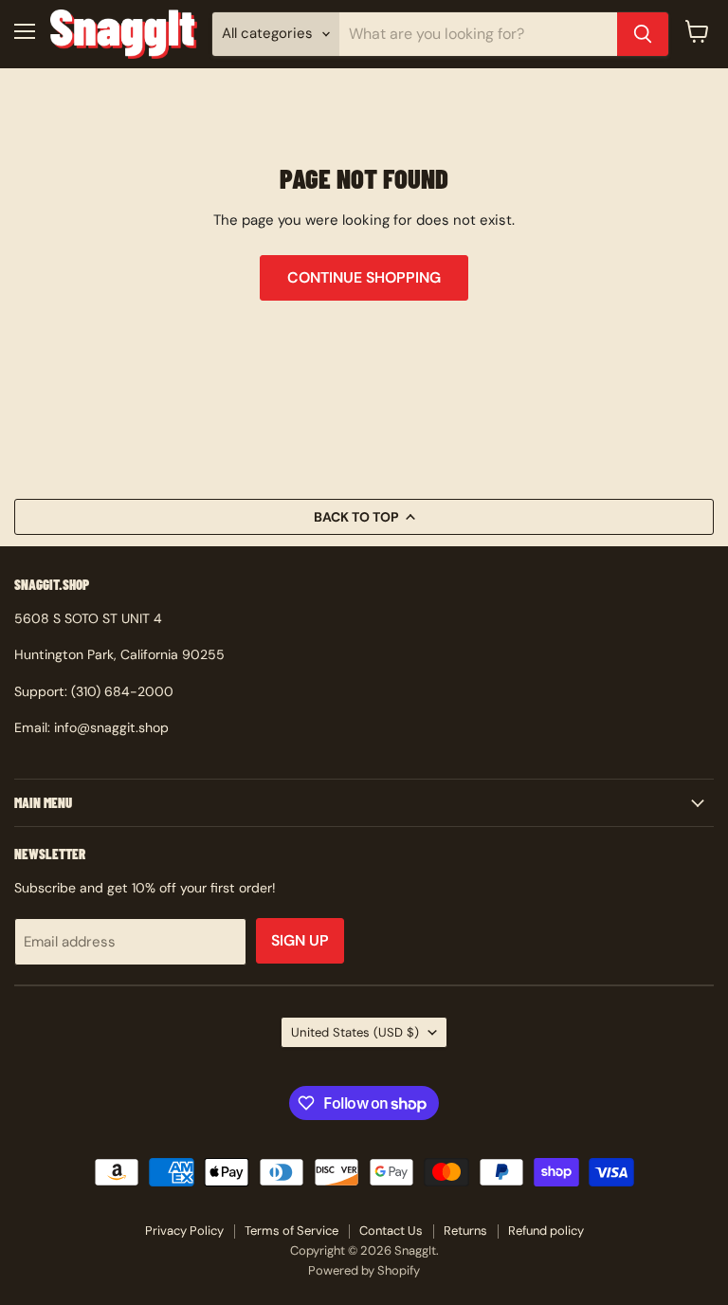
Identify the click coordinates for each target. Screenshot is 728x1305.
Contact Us (391, 1230)
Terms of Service (291, 1230)
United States (355, 1032)
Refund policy (546, 1230)
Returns (465, 1230)
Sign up (300, 940)
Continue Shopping (364, 277)
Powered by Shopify (364, 1270)
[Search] (642, 34)
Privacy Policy (184, 1230)
